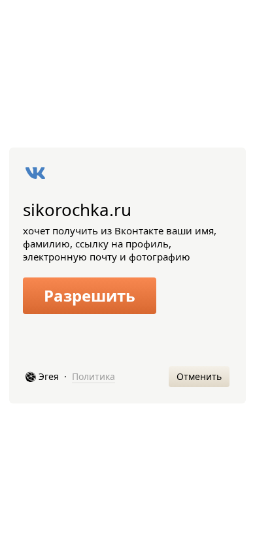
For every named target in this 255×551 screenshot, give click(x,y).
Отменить (199, 376)
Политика (93, 376)
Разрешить (89, 295)
